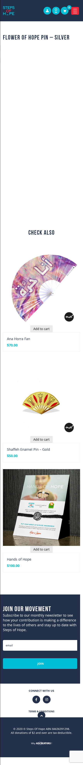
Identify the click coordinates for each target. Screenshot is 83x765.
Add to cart (46, 190)
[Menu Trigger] (75, 11)
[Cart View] (65, 11)
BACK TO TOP (41, 737)
